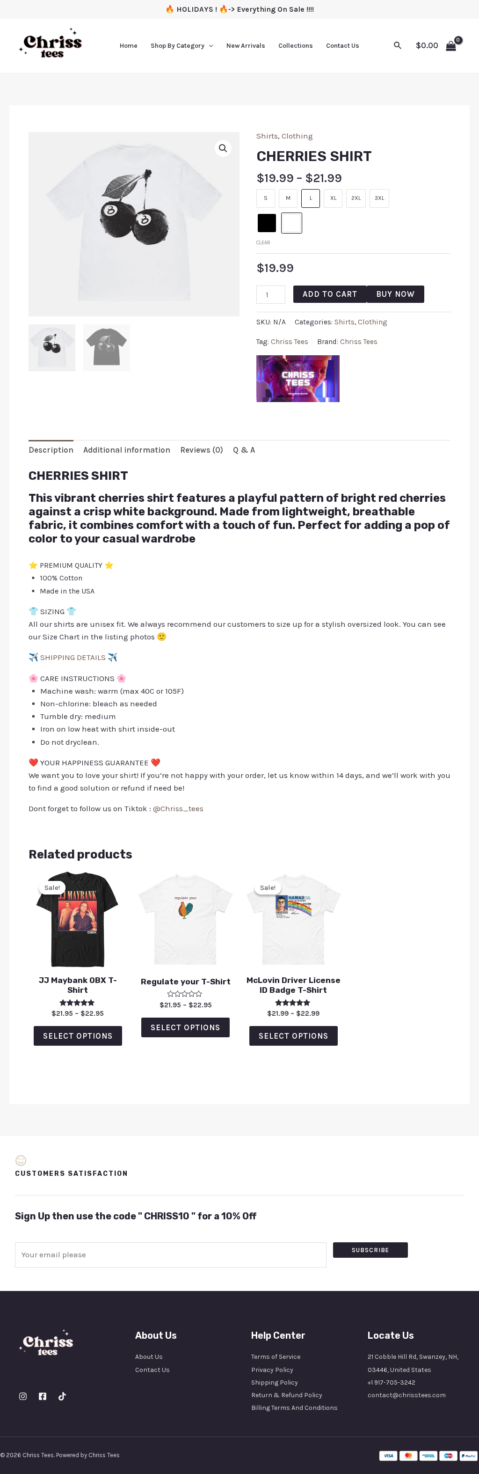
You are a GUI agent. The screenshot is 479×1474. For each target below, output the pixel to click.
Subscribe (370, 1250)
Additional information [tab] (126, 450)
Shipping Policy (274, 1382)
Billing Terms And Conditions (294, 1408)
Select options (78, 1036)
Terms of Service (275, 1357)
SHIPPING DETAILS (73, 657)
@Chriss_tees (178, 808)
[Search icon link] (398, 46)
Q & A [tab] (244, 450)
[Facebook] (42, 1396)
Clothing (297, 135)
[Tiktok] (62, 1396)
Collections (295, 46)
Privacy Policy (272, 1370)
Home (129, 46)
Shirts (267, 135)
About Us (149, 1357)
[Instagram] (23, 1396)
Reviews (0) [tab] (201, 450)
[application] (208, 46)
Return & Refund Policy (286, 1395)
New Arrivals (245, 46)
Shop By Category (177, 46)
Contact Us (342, 46)
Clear (263, 243)
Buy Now (395, 294)
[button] (223, 148)
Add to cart (330, 294)
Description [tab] (51, 450)
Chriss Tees (289, 341)
